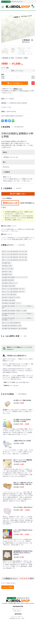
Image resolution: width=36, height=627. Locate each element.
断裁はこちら (18, 89)
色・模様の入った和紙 (20, 310)
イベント (14, 283)
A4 (26, 254)
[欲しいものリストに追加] (33, 83)
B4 (26, 257)
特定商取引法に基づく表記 (17, 618)
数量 (2, 74)
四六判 (18, 322)
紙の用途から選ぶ (7, 265)
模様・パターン (16, 303)
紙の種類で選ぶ (6, 263)
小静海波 (24, 328)
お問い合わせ (17, 610)
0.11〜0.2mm (16, 297)
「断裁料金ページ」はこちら (11, 385)
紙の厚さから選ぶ (7, 271)
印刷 (13, 286)
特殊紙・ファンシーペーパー (19, 277)
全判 (15, 294)
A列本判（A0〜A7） (19, 251)
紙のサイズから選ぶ (7, 251)
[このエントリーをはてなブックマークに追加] (2, 121)
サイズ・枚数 (5, 67)
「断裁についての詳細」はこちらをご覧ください (16, 382)
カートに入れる (15, 83)
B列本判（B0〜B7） (19, 257)
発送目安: (4, 103)
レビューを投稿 (7, 587)
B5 (26, 260)
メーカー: (4, 107)
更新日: (3, 111)
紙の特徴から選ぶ (7, 274)
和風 (13, 300)
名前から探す (17, 325)
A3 (26, 251)
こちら (26, 91)
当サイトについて (17, 609)
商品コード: (4, 98)
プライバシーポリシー (17, 616)
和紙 (12, 280)
